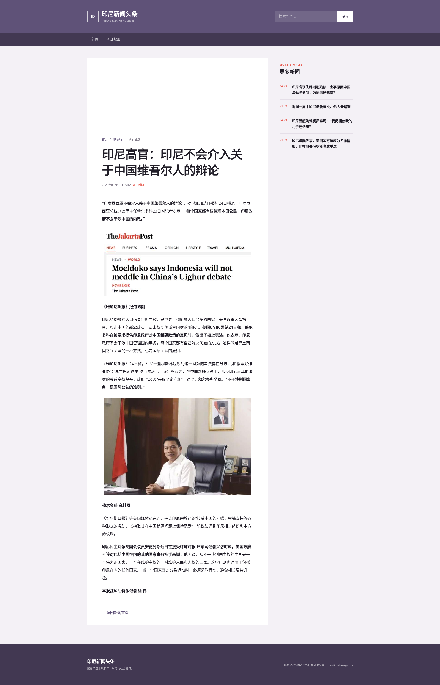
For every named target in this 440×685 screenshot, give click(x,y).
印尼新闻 (118, 139)
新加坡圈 (113, 39)
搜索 (345, 16)
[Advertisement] (177, 103)
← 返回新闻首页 (115, 612)
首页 (95, 39)
